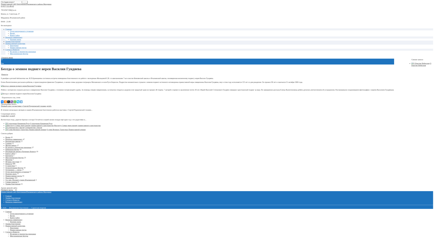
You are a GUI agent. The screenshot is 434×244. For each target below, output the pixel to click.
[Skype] (18, 101)
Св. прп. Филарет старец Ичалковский (20, 180)
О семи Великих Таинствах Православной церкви (66, 130)
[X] (8, 101)
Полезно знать (15, 39)
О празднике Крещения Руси (41, 123)
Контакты (9, 156)
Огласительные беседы (14, 168)
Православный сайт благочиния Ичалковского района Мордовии (26, 4)
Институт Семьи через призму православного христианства (77, 126)
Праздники (14, 46)
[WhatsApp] (15, 101)
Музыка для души (12, 162)
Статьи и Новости (12, 50)
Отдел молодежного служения (21, 31)
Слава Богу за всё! (8, 116)
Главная (8, 29)
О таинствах (10, 166)
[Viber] (11, 101)
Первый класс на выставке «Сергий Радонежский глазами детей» (26, 106)
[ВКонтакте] (2, 101)
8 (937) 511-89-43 (7, 6)
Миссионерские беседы (19, 54)
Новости (4, 74)
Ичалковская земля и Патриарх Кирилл (20, 151)
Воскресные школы (12, 141)
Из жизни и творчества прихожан (23, 52)
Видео (12, 33)
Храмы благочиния (12, 41)
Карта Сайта (15, 35)
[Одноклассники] (5, 101)
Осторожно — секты (13, 170)
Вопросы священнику (13, 37)
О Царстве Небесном (421, 64)
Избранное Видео (12, 149)
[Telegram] (21, 101)
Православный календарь (15, 44)
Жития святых (11, 145)
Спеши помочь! (11, 182)
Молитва (8, 160)
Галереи (8, 143)
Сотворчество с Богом (33, 128)
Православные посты (18, 48)
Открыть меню (7, 58)
